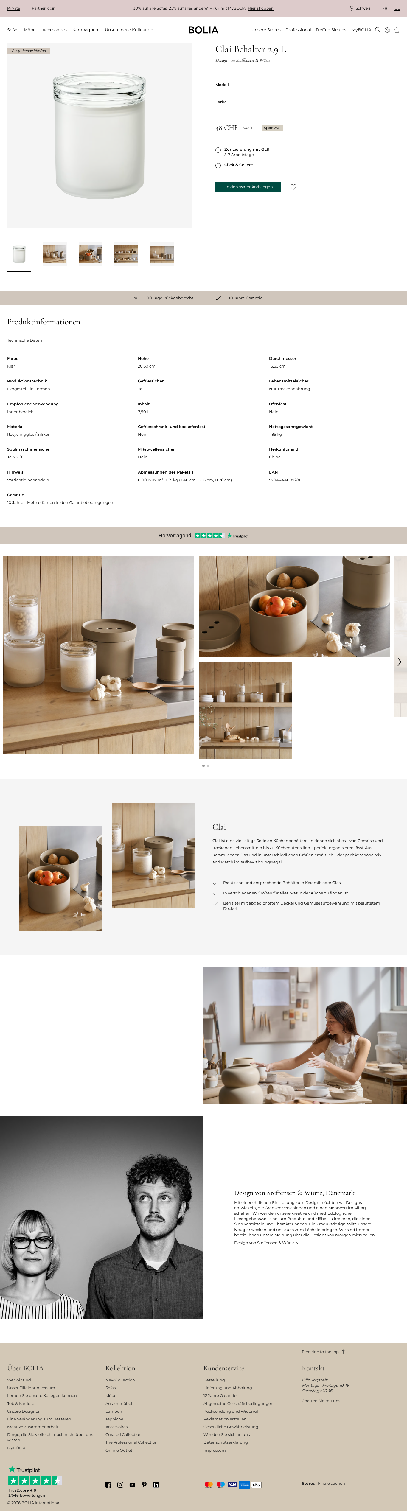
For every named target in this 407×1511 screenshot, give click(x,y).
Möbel (111, 1395)
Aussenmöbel (118, 1403)
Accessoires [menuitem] (54, 29)
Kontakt (313, 1368)
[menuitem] (378, 30)
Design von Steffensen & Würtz (264, 1242)
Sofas (110, 1387)
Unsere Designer (23, 1411)
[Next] (184, 255)
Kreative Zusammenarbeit (32, 1426)
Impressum (215, 1450)
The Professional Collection (131, 1442)
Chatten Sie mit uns (321, 1400)
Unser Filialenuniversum (31, 1387)
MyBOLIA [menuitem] (361, 29)
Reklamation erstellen (225, 1419)
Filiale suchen (331, 1483)
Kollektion (120, 1368)
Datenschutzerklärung (226, 1442)
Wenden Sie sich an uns (227, 1434)
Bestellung (214, 1380)
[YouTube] (132, 1484)
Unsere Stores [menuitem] (266, 29)
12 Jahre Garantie (220, 1395)
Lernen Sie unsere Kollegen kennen (42, 1395)
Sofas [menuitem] (12, 29)
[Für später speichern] (293, 187)
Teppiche (114, 1419)
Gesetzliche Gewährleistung (231, 1426)
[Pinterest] (144, 1485)
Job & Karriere (20, 1403)
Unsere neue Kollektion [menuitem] (129, 29)
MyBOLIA (16, 1447)
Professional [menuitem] (298, 29)
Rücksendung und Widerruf (231, 1411)
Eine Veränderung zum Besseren (39, 1419)
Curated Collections (124, 1434)
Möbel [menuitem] (30, 29)
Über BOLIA (25, 1368)
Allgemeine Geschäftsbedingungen (239, 1403)
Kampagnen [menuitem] (85, 29)
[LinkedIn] (156, 1485)
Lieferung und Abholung (228, 1387)
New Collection (120, 1380)
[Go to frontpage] (203, 30)
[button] (203, 766)
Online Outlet (118, 1450)
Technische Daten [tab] (24, 340)
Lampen (113, 1411)
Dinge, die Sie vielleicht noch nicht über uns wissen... (50, 1437)
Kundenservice (224, 1368)
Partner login (43, 8)
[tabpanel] (203, 435)
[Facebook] (108, 1485)
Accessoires (116, 1426)
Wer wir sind (19, 1380)
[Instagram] (120, 1485)
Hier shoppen (261, 8)
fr (384, 8)
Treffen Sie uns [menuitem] (331, 29)
